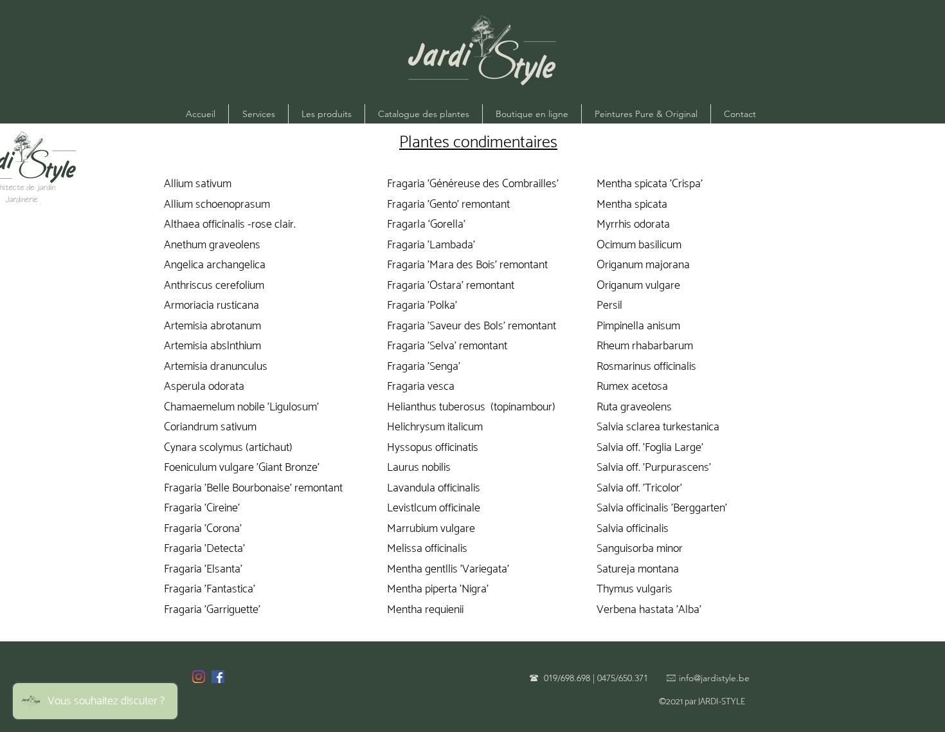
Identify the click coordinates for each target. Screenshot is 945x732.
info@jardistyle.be (714, 678)
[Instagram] (198, 676)
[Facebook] (218, 676)
